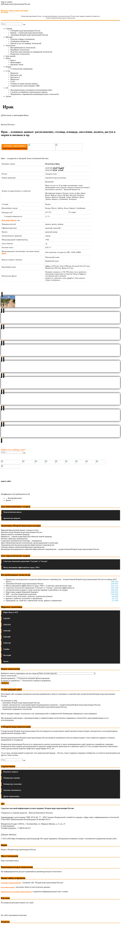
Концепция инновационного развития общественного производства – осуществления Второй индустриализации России (50, 549)
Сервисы (5, 949)
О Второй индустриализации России (25, 31)
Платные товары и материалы (22, 39)
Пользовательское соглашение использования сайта (31, 90)
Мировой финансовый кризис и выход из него (20, 530)
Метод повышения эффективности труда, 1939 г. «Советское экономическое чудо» (39, 586)
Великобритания (14, 498)
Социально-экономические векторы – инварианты (21, 541)
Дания (10, 500)
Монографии (15, 62)
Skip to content (6, 2)
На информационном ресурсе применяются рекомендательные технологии (31, 872)
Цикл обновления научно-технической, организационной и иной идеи (29, 543)
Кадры (8, 67)
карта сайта (6, 481)
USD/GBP (7, 637)
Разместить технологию (20, 54)
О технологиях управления (21, 69)
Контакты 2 (15, 77)
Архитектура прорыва (11, 518)
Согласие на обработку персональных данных (29, 92)
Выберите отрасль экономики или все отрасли (19, 673)
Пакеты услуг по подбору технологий (25, 43)
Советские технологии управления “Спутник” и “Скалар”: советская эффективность (40, 588)
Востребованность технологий (22, 48)
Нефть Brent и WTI (10, 612)
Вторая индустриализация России (14, 11)
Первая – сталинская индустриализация (26, 33)
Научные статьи (16, 65)
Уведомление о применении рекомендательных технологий (34, 94)
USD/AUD (7, 625)
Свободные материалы (19, 41)
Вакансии (14, 73)
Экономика (6, 926)
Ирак (4, 253)
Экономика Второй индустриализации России (29, 35)
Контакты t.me (16, 75)
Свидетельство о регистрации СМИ (24, 86)
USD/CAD (7, 643)
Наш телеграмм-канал (10, 861)
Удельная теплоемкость (12, 790)
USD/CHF (7, 631)
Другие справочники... (11, 796)
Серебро (6, 649)
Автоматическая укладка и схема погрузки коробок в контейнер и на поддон (37, 590)
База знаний (10, 56)
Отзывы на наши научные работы (24, 84)
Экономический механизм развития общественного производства (27, 545)
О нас (8, 71)
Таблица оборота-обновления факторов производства (22, 547)
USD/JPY (6, 618)
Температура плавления (12, 784)
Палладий (7, 655)
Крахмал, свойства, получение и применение (24, 598)
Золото (5, 661)
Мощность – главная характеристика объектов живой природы (26, 537)
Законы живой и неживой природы (15, 534)
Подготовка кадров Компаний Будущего (22, 592)
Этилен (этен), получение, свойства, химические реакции (29, 596)
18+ (7, 88)
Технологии (10, 45)
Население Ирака (9, 220)
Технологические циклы (12, 512)
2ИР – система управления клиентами (21, 594)
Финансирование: (8, 678)
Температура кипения (11, 778)
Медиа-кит (14, 79)
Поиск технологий (9, 676)
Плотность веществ (10, 772)
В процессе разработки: (10, 681)
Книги (13, 60)
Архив (8, 96)
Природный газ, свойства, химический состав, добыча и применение (34, 601)
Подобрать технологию (19, 50)
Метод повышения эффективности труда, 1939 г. (21, 567)
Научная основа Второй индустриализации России (21, 532)
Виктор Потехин (8, 124)
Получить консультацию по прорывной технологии (31, 52)
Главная (9, 29)
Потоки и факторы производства (14, 539)
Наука (8, 58)
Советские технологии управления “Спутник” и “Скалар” (25, 561)
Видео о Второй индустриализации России (18, 850)
